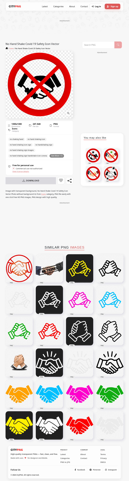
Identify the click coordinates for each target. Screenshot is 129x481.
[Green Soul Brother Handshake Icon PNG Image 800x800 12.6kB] (19, 331)
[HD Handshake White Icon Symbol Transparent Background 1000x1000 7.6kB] (49, 425)
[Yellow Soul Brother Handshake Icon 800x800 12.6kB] (79, 268)
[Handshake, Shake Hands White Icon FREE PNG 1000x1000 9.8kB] (49, 362)
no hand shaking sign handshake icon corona (28, 156)
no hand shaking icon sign (20, 145)
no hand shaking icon (36, 139)
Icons (14, 128)
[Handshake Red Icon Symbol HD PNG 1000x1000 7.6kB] (79, 425)
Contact (83, 458)
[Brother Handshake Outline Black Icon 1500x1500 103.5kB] (109, 331)
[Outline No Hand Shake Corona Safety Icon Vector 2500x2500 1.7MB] (19, 268)
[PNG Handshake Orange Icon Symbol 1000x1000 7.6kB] (19, 394)
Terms (103, 454)
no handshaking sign (43, 145)
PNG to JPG (65, 462)
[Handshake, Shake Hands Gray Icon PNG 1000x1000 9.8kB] (79, 362)
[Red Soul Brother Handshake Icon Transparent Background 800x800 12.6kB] (49, 331)
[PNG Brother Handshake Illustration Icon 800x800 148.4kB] (19, 362)
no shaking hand (16, 139)
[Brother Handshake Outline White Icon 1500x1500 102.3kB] (79, 331)
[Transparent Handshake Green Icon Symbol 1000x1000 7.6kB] (109, 394)
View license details (20, 171)
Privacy (103, 458)
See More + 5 (56, 156)
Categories (58, 6)
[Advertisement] (64, 27)
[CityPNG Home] (15, 6)
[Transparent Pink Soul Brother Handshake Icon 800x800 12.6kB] (79, 300)
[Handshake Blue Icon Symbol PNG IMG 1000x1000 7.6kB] (49, 394)
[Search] (118, 44)
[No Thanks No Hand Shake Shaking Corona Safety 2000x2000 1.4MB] (49, 268)
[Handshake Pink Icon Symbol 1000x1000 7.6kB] (79, 394)
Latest (45, 6)
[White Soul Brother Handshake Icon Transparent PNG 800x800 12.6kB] (49, 300)
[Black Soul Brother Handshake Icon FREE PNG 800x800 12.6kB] (109, 268)
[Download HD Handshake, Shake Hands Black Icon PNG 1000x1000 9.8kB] (109, 362)
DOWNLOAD (32, 181)
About (72, 6)
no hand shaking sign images (22, 150)
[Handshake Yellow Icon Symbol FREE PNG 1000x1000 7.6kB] (19, 425)
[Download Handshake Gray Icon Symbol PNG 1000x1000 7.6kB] (109, 425)
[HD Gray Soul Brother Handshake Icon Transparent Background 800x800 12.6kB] (19, 300)
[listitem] (80, 470)
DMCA (103, 462)
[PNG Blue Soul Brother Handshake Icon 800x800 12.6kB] (109, 300)
